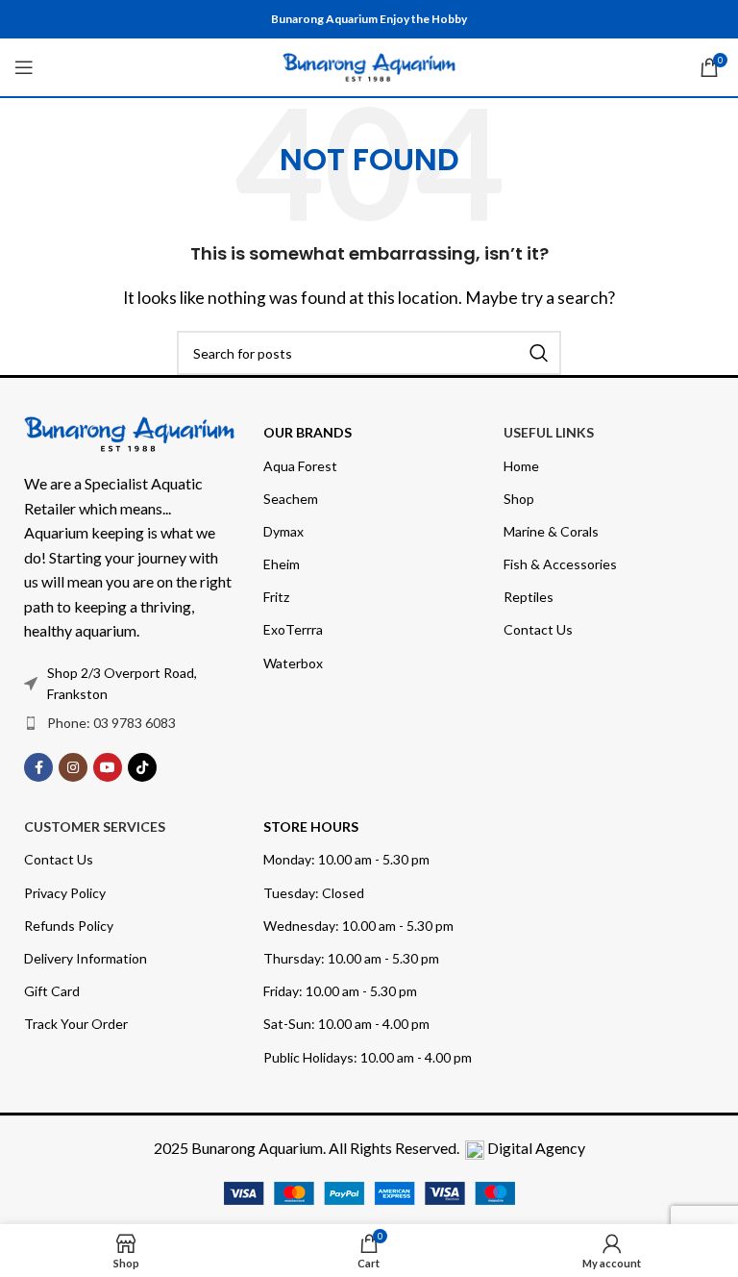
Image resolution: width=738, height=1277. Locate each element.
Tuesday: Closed (313, 893)
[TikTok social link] (142, 767)
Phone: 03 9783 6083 (111, 722)
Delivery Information (85, 958)
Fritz (276, 596)
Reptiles (529, 596)
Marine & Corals (551, 531)
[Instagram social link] (73, 767)
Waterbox (293, 663)
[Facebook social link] (38, 767)
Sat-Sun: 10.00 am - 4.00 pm (346, 1023)
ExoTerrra (293, 629)
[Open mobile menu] (24, 67)
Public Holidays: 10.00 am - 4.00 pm (367, 1057)
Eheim (281, 564)
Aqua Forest (300, 466)
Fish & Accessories (560, 564)
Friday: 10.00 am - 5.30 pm (340, 991)
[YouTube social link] (107, 767)
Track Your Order (76, 1023)
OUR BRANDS (307, 432)
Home (521, 466)
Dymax (283, 531)
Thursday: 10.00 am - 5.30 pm (351, 958)
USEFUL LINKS (549, 432)
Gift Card (52, 991)
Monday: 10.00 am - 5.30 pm (346, 859)
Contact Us (538, 629)
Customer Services (94, 826)
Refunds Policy (68, 925)
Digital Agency (536, 1148)
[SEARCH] (539, 353)
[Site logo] (369, 65)
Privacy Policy (65, 893)
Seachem (290, 498)
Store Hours (310, 826)
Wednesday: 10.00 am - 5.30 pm (358, 925)
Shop (519, 498)
